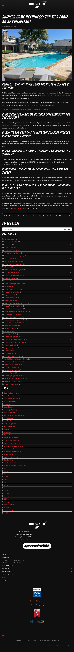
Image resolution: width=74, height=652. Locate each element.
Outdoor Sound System (12, 272)
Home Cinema (8, 418)
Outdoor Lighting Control (13, 367)
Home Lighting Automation (14, 264)
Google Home (8, 510)
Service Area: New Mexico (13, 560)
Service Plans (7, 565)
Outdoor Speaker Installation (14, 323)
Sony (5, 482)
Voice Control (8, 407)
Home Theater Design (12, 292)
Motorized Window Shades (14, 261)
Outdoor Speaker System (13, 356)
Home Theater (9, 350)
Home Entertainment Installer (15, 378)
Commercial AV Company (13, 275)
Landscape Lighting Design (13, 376)
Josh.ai (7, 281)
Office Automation (11, 250)
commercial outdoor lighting (13, 446)
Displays (7, 502)
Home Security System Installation (16, 311)
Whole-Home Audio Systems (14, 270)
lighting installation (10, 435)
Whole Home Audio (10, 454)
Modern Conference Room (13, 362)
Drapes (6, 474)
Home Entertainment (11, 396)
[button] (3, 5)
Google (6, 493)
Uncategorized (10, 239)
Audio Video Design (11, 325)
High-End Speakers (11, 348)
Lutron (6, 471)
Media (6, 488)
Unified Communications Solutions (16, 359)
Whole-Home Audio (11, 384)
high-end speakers (10, 449)
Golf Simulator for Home (13, 289)
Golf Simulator (9, 460)
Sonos (6, 485)
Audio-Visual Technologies (13, 364)
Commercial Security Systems (14, 342)
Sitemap (61, 645)
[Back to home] (37, 5)
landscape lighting (10, 412)
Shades (6, 429)
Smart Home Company (12, 370)
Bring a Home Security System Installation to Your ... (53, 216)
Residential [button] (6, 568)
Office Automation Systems (14, 309)
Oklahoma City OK (11, 242)
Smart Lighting (9, 404)
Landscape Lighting (11, 336)
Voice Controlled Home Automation (17, 303)
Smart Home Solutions (12, 253)
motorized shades (10, 401)
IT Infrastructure (10, 353)
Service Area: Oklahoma (13, 562)
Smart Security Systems (12, 297)
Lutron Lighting (10, 373)
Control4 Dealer (10, 278)
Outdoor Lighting (10, 424)
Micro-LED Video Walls (12, 381)
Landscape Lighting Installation (15, 320)
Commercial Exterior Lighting (14, 256)
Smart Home (9, 331)
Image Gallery (7, 574)
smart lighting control (11, 437)
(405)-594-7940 (23, 539)
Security (6, 468)
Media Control (9, 504)
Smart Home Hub (10, 328)
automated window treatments (14, 415)
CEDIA (6, 496)
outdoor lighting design (11, 457)
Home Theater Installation (13, 306)
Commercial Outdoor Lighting (15, 339)
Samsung (7, 507)
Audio (6, 477)
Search (67, 229)
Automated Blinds (11, 300)
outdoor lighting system (12, 443)
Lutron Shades (9, 258)
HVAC (6, 513)
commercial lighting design (12, 451)
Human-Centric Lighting (13, 314)
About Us (5, 557)
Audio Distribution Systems (14, 317)
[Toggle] (70, 242)
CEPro (6, 499)
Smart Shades (9, 286)
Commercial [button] (7, 571)
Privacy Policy (68, 645)
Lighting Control (10, 334)
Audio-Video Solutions (11, 440)
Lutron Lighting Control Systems (15, 283)
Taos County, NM (10, 247)
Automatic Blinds (10, 345)
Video (6, 479)
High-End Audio (10, 295)
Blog (4, 577)
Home (4, 554)
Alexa (6, 490)
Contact (5, 580)
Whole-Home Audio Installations (15, 465)
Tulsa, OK (8, 244)
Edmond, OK (9, 267)
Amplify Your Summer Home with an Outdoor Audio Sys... (21, 216)
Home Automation (10, 426)
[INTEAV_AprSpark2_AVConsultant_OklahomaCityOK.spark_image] (37, 55)
